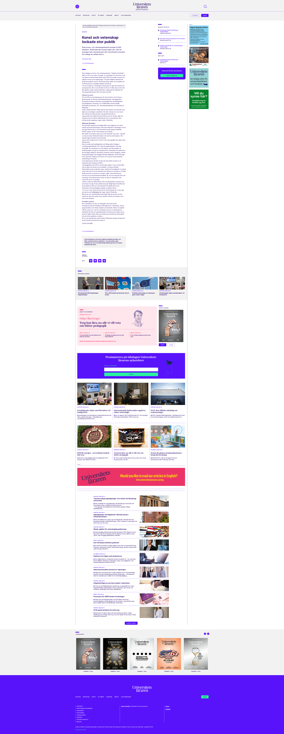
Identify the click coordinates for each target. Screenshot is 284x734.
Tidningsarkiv (81, 715)
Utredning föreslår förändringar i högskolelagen (169, 30)
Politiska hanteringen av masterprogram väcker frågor (143, 294)
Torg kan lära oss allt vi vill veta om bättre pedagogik (100, 324)
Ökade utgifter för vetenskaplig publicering (109, 529)
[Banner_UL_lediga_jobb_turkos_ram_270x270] (199, 87)
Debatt (116, 15)
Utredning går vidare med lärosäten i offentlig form (94, 411)
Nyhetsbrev (80, 712)
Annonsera (80, 710)
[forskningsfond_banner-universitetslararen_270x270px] (199, 66)
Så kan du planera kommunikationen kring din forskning (166, 454)
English (79, 721)
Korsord (79, 717)
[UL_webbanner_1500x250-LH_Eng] (131, 485)
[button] (90, 260)
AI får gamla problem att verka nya (106, 610)
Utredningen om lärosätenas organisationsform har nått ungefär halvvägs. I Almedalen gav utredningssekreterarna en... (94, 416)
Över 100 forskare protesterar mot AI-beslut (172, 38)
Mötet (94, 15)
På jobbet (101, 15)
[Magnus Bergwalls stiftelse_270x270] (199, 44)
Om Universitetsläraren (84, 708)
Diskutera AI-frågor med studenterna (107, 556)
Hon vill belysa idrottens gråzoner (106, 543)
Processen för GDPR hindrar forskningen (108, 596)
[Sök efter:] (206, 6)
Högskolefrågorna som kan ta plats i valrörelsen (111, 583)
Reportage (86, 15)
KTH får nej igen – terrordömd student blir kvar (93, 454)
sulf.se (167, 706)
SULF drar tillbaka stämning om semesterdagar (164, 411)
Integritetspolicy (82, 719)
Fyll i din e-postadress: (110, 365)
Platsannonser (126, 15)
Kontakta (80, 706)
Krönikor (109, 15)
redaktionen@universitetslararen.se (105, 341)
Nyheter (78, 15)
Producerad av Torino (80, 729)
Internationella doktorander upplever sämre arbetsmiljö (130, 411)
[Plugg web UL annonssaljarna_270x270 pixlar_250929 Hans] (199, 108)
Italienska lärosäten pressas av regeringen (109, 570)
